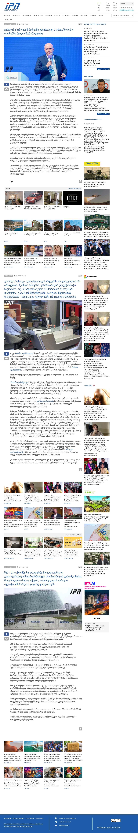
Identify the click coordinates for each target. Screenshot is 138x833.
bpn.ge (99, 3)
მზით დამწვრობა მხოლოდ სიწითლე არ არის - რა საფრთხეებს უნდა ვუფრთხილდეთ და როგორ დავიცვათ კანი (12, 758)
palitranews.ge (48, 529)
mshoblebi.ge (48, 762)
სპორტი (75, 15)
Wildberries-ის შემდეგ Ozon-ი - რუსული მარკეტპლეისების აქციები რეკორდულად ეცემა (13, 523)
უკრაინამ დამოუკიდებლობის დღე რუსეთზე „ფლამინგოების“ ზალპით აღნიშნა (96, 209)
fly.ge (5, 241)
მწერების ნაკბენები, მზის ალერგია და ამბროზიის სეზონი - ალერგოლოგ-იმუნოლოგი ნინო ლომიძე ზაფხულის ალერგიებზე (33, 553)
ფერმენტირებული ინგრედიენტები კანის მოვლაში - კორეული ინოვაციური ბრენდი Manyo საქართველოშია (72, 553)
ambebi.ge (7, 503)
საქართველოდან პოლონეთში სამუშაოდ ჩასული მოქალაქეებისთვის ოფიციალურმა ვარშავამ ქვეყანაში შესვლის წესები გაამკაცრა (73, 526)
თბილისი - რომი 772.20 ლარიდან (72, 234)
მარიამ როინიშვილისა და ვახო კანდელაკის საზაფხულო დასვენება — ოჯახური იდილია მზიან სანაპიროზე (13, 783)
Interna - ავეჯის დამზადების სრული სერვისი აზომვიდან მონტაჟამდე (13, 552)
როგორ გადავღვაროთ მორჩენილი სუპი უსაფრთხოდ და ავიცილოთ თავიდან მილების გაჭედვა (52, 783)
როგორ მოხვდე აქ (74, 188)
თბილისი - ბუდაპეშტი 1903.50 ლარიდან (51, 234)
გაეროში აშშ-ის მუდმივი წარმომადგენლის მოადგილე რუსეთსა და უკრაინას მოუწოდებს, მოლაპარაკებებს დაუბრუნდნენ (95, 35)
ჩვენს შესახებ (18, 818)
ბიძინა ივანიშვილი (23, 353)
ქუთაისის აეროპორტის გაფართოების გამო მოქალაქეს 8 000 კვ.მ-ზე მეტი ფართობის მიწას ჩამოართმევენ (96, 518)
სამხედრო (84, 15)
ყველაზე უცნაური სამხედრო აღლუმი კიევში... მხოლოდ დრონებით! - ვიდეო (95, 184)
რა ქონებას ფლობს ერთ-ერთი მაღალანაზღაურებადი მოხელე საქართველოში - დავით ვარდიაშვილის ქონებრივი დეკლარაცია (96, 571)
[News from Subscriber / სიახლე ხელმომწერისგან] (12, 181)
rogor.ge (46, 788)
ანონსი (101, 15)
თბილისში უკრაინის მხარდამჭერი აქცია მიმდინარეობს (92, 63)
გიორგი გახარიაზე (45, 401)
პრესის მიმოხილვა (92, 120)
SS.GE (8, 188)
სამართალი (26, 15)
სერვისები (30, 818)
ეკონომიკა (66, 15)
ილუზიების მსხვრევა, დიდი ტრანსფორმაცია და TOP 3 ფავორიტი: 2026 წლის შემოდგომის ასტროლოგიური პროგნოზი (33, 784)
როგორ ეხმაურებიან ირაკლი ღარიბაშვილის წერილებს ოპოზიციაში (52, 522)
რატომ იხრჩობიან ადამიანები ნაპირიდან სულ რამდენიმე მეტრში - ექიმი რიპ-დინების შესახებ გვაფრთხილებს (32, 758)
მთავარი (7, 15)
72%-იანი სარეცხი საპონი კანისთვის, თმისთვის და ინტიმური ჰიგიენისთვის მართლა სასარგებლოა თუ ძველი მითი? (73, 758)
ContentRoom (77, 535)
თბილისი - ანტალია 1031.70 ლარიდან (11, 234)
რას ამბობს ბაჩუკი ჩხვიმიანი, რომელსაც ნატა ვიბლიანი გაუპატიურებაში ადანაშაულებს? (51, 262)
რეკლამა (39, 818)
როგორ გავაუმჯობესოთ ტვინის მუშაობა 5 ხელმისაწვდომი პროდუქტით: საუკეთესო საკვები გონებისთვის (72, 783)
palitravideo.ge (8, 267)
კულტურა (93, 15)
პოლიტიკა (16, 15)
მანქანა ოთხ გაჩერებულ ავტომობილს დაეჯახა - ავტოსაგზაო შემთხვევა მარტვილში (12, 261)
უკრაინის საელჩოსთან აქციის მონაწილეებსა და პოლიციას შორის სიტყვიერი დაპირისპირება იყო (96, 50)
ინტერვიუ (88, 76)
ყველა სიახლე (102, 69)
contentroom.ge (9, 558)
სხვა (6, 19)
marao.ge (7, 788)
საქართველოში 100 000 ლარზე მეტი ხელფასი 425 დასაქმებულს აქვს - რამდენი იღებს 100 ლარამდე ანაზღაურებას (33, 524)
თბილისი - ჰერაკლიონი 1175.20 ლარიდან (32, 234)
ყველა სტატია (102, 113)
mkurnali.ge (7, 762)
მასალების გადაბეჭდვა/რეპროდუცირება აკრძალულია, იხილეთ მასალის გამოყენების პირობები (23, 825)
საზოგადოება (38, 15)
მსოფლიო (48, 15)
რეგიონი (57, 15)
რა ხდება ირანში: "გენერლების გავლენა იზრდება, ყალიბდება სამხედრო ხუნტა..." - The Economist (96, 234)
